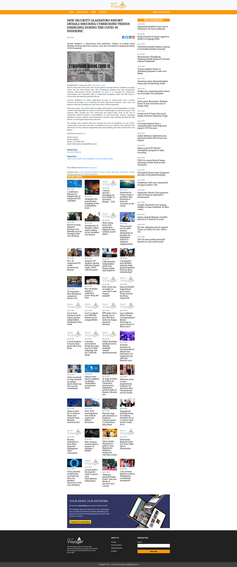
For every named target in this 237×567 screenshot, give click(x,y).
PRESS (93, 12)
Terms (113, 542)
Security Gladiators (74, 152)
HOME (71, 12)
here (83, 133)
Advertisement (116, 548)
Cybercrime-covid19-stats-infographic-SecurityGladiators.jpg (90, 159)
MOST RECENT (82, 12)
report (86, 102)
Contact (114, 551)
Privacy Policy (116, 545)
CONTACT (102, 12)
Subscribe (153, 551)
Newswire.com (98, 85)
